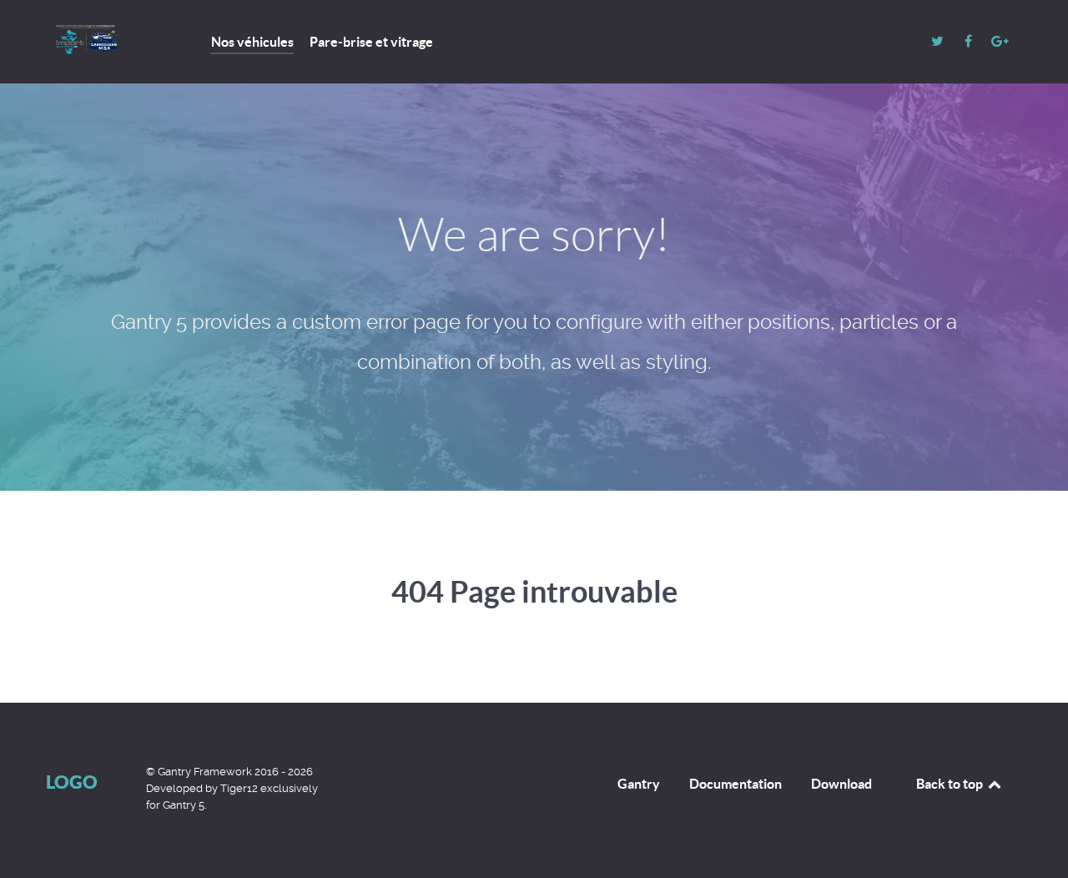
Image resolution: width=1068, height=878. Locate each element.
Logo (72, 781)
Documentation (735, 783)
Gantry (638, 783)
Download (841, 783)
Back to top (950, 783)
